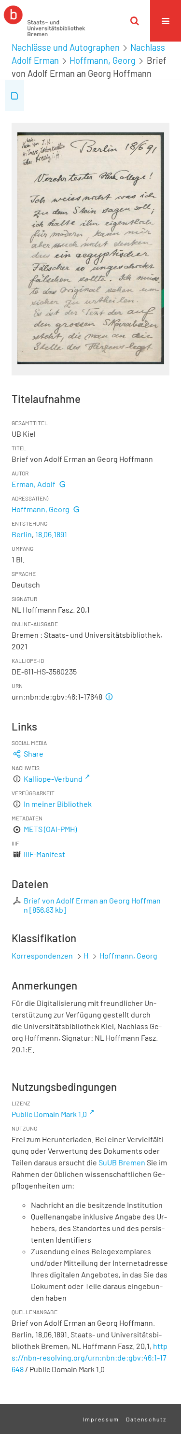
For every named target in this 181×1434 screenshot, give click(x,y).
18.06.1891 (51, 534)
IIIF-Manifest (44, 854)
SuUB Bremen (121, 1162)
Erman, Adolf (34, 483)
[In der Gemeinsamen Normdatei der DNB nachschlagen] (62, 483)
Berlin (22, 534)
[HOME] (44, 21)
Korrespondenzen (42, 955)
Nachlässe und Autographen (66, 47)
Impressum (101, 1419)
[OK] (134, 21)
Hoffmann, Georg (103, 60)
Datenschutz (146, 1419)
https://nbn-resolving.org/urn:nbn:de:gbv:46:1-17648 (89, 1357)
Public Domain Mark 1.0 (49, 1114)
